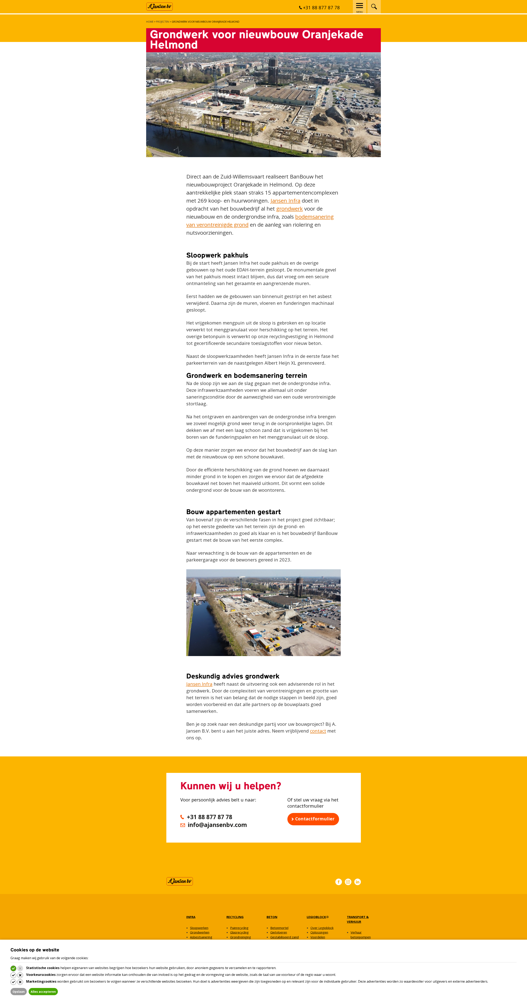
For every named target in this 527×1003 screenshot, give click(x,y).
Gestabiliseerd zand (284, 937)
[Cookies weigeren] (20, 968)
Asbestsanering (201, 937)
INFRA (190, 917)
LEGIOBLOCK (316, 917)
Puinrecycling (239, 927)
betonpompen (361, 937)
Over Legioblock (321, 927)
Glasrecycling (239, 932)
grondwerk (289, 208)
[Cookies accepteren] (13, 968)
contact (318, 731)
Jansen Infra (285, 200)
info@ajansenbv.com (217, 825)
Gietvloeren (278, 932)
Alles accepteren (43, 992)
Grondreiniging (240, 937)
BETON (272, 917)
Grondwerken (199, 932)
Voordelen (317, 937)
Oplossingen (319, 932)
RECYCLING (235, 917)
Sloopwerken (199, 927)
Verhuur (356, 932)
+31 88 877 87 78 (321, 7)
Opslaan (19, 992)
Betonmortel (279, 927)
